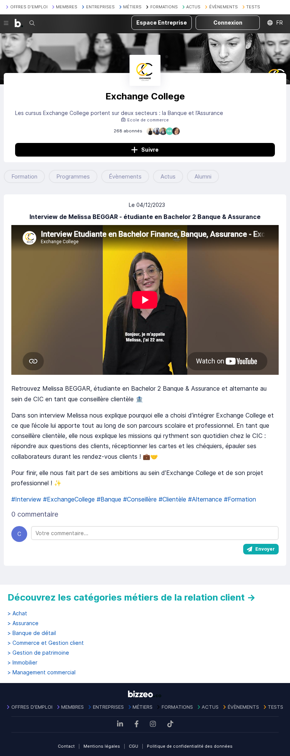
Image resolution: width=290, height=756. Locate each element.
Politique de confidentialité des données (190, 746)
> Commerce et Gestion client (46, 643)
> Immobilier (22, 663)
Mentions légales (101, 746)
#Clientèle (172, 499)
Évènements (125, 176)
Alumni (202, 176)
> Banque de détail (32, 633)
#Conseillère (140, 499)
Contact (66, 746)
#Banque (109, 499)
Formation (24, 176)
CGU (133, 746)
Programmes (73, 176)
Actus (168, 176)
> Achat (17, 613)
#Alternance (205, 499)
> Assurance (23, 623)
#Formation (240, 499)
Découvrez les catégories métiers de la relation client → (132, 597)
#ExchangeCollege (69, 499)
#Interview (26, 499)
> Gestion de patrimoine (38, 653)
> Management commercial (42, 672)
